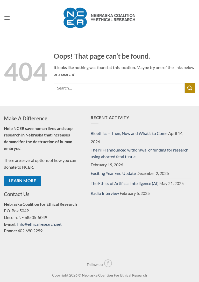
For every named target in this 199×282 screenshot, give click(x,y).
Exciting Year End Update (113, 173)
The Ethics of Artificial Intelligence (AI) (125, 183)
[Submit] (190, 88)
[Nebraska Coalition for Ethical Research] (99, 18)
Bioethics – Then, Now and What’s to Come (129, 133)
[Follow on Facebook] (108, 263)
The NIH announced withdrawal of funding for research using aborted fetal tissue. (139, 153)
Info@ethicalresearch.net (39, 224)
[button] (7, 17)
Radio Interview (105, 193)
